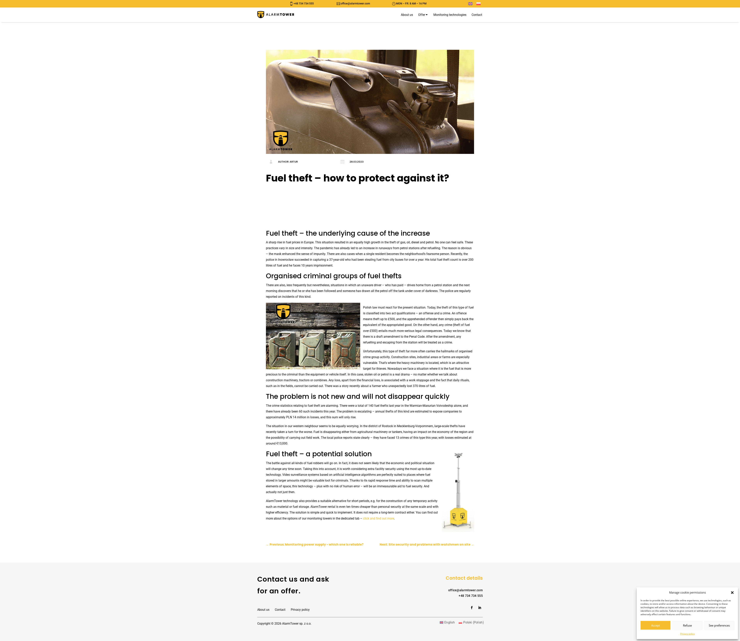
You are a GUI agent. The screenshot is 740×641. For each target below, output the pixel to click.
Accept (655, 625)
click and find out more (378, 518)
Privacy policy (687, 633)
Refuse (687, 625)
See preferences (719, 625)
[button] (732, 593)
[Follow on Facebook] (472, 608)
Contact (280, 609)
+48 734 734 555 (303, 3)
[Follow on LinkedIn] (480, 608)
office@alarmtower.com (355, 3)
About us (263, 609)
